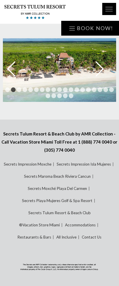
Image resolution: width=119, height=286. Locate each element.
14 (82, 89)
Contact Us (91, 237)
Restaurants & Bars (34, 237)
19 (111, 89)
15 (88, 89)
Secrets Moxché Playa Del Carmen (57, 188)
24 (71, 96)
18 (105, 89)
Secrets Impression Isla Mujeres (84, 164)
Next (104, 68)
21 (53, 96)
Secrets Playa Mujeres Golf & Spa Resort (57, 200)
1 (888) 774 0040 (95, 141)
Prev (15, 68)
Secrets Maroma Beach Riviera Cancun (57, 176)
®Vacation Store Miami (39, 225)
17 (100, 89)
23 (65, 96)
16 (94, 89)
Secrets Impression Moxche (27, 164)
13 (77, 89)
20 (48, 96)
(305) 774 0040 (59, 150)
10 (59, 89)
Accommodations (80, 225)
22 (59, 96)
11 (65, 89)
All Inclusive (66, 237)
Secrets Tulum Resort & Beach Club (59, 212)
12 (71, 89)
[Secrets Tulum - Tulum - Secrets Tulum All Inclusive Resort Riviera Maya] (48, 11)
